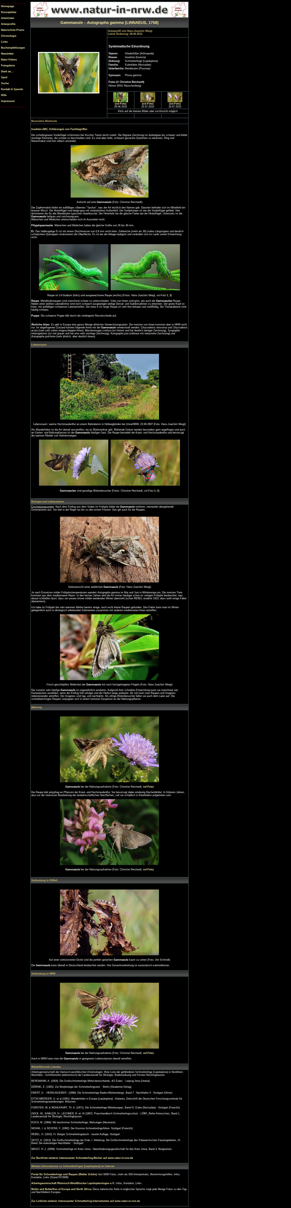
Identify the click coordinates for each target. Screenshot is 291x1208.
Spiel (4, 77)
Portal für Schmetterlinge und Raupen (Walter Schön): (64, 1174)
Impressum (8, 101)
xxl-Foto (148, 786)
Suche (5, 83)
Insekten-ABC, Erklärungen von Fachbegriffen (59, 129)
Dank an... (7, 71)
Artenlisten (7, 18)
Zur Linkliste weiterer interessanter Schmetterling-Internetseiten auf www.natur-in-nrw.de (85, 1201)
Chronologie (8, 35)
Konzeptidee (8, 12)
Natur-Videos (9, 59)
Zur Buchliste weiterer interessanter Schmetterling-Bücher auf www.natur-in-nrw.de (82, 1157)
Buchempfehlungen (13, 47)
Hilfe (4, 95)
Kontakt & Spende (12, 89)
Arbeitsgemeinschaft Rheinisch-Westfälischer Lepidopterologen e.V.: (73, 1183)
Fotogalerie (8, 65)
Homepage (7, 6)
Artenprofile (8, 24)
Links (4, 41)
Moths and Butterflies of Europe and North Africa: (62, 1189)
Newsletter (7, 53)
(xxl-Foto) (120, 103)
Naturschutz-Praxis (12, 29)
